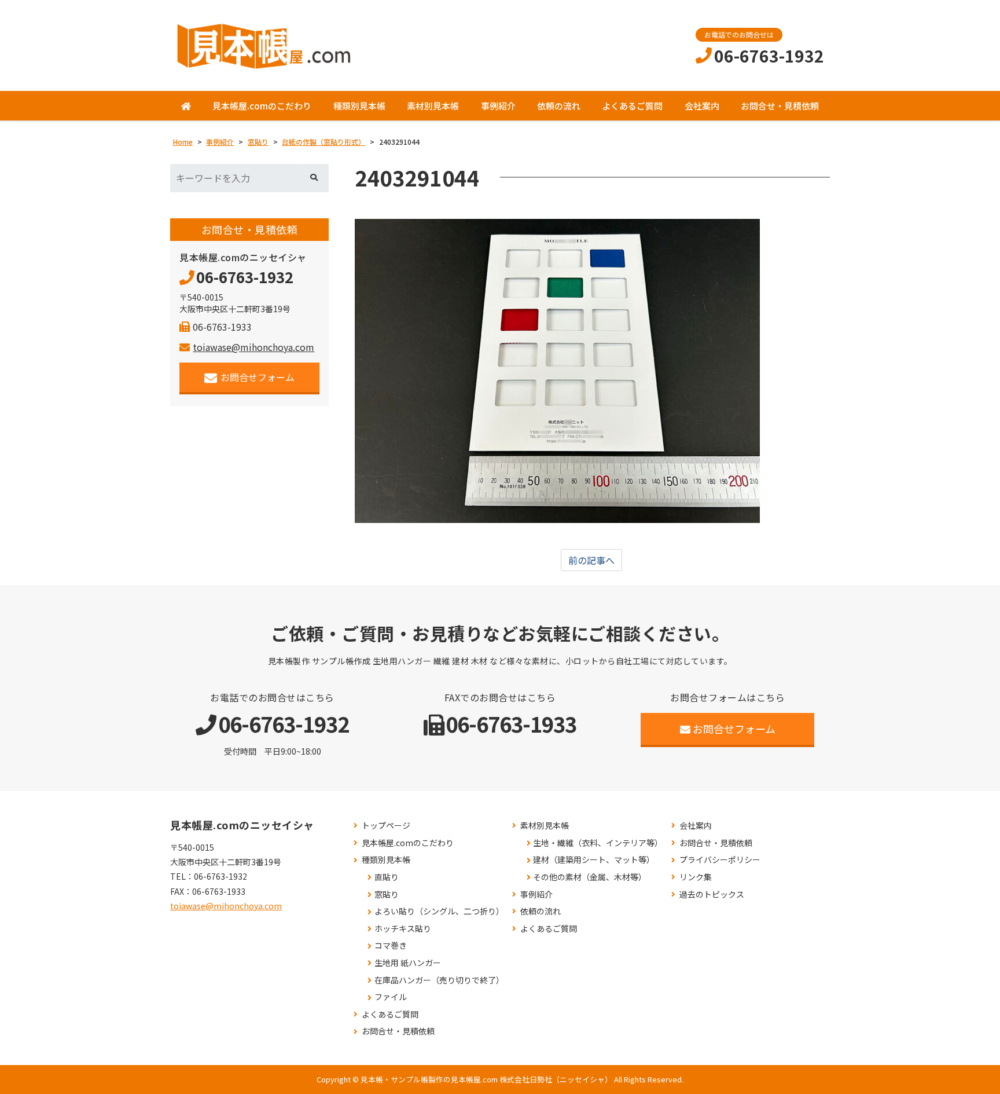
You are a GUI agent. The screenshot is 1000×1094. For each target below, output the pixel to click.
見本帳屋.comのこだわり (261, 106)
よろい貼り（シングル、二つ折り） (439, 911)
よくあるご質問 (632, 106)
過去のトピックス (711, 894)
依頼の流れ (558, 106)
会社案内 (702, 106)
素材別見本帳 (433, 106)
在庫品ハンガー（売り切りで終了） (439, 980)
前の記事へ (591, 560)
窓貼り (386, 894)
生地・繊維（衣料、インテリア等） (598, 842)
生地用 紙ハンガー (407, 962)
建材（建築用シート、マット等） (594, 859)
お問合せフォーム (257, 377)
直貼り (386, 877)
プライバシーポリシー (719, 859)
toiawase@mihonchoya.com (253, 347)
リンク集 (695, 877)
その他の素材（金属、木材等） (589, 877)
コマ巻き (390, 945)
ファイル (390, 996)
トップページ (386, 825)
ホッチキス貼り (402, 928)
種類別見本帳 (359, 106)
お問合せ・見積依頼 (780, 106)
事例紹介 (498, 106)
